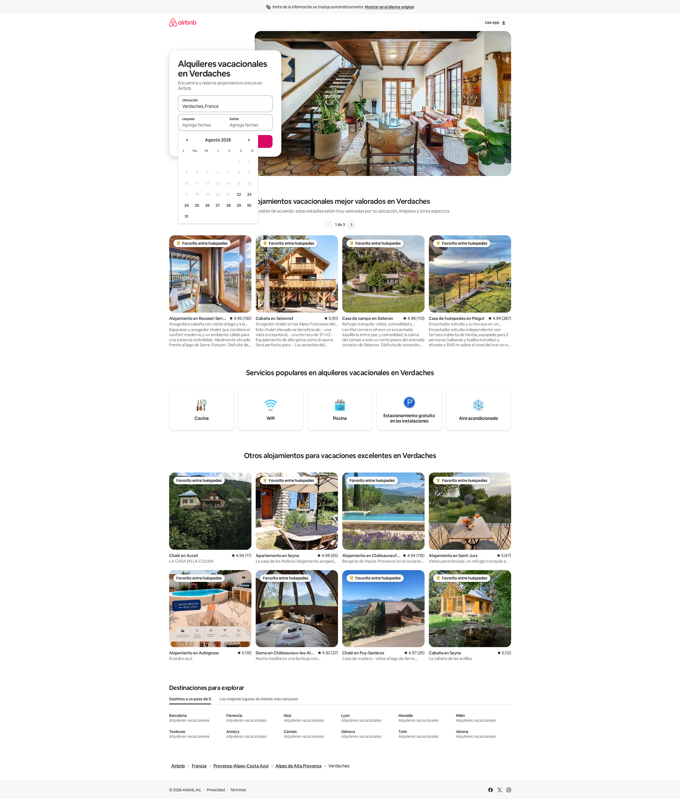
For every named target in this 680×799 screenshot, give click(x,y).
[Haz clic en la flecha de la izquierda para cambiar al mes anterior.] (187, 140)
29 (239, 205)
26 (207, 205)
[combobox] (225, 106)
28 (228, 205)
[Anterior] (328, 224)
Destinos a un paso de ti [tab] (190, 699)
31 (186, 216)
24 (186, 205)
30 (249, 205)
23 (249, 194)
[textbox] (201, 125)
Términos (238, 790)
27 (218, 205)
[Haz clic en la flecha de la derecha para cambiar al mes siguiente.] (248, 140)
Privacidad (216, 790)
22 (239, 194)
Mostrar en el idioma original (389, 7)
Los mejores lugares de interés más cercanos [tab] (259, 699)
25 (197, 205)
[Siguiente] (351, 224)
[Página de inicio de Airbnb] (182, 22)
